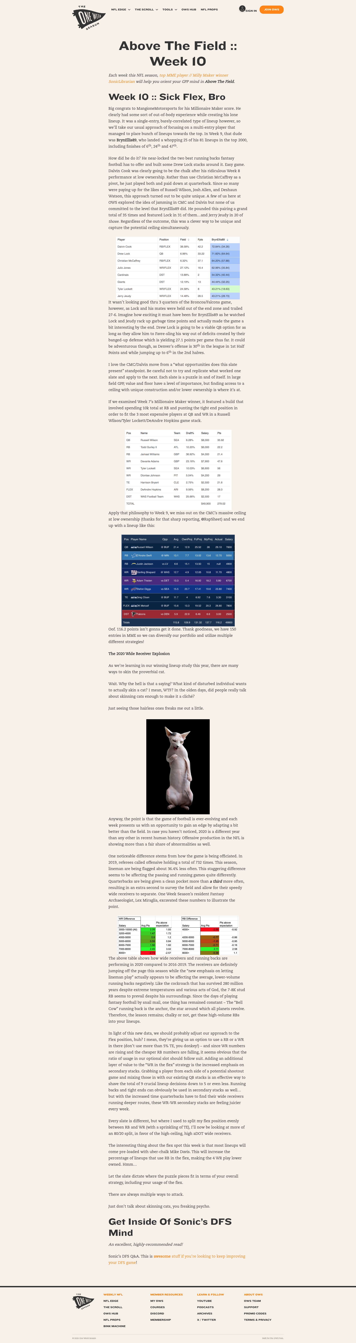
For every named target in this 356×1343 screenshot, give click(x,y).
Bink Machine (114, 1326)
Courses (157, 1307)
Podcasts (205, 1307)
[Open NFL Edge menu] (129, 9)
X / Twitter (206, 1319)
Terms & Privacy (257, 1319)
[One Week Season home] (83, 1302)
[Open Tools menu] (176, 9)
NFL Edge (118, 9)
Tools (167, 9)
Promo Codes (255, 1313)
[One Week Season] (89, 10)
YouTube (204, 1301)
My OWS (156, 1301)
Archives (204, 1313)
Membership (160, 1319)
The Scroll (144, 9)
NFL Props (209, 9)
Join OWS (271, 9)
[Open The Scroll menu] (157, 9)
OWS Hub (189, 9)
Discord (157, 1313)
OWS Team (252, 1301)
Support (251, 1307)
